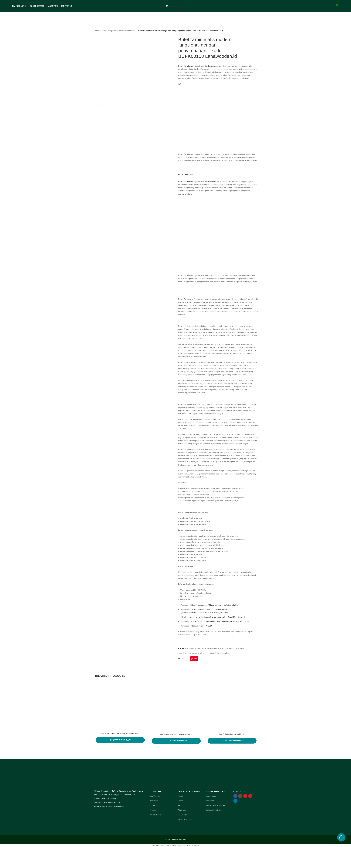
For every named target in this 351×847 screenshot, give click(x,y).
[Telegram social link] (206, 658)
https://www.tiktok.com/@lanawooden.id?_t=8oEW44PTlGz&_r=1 (217, 617)
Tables (180, 796)
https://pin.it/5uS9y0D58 (201, 626)
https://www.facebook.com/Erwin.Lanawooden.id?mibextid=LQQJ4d (220, 621)
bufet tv (204, 653)
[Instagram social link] (240, 796)
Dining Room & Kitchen (215, 805)
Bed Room (210, 800)
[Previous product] (249, 31)
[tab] (185, 173)
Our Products (155, 796)
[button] (341, 837)
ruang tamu (225, 653)
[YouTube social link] (245, 796)
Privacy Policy (155, 815)
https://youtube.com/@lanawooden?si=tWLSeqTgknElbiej (215, 605)
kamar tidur (214, 653)
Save (195, 659)
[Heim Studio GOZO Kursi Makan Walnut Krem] (119, 706)
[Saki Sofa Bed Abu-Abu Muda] (231, 707)
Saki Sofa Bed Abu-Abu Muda (231, 734)
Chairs (180, 800)
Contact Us (154, 805)
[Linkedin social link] (199, 658)
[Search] (330, 6)
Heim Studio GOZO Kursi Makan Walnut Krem (120, 733)
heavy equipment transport (186, 845)
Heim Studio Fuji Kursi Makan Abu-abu (175, 734)
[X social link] (188, 658)
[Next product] (255, 31)
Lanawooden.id (214, 66)
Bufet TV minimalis (186, 66)
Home (96, 30)
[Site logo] (175, 6)
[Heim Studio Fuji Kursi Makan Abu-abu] (175, 707)
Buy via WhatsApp (122, 740)
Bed (179, 805)
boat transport (161, 845)
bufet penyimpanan (191, 653)
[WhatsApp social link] (202, 658)
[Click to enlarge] (99, 101)
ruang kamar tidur (225, 648)
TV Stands (239, 648)
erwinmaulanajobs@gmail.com (112, 806)
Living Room (194, 648)
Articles (153, 810)
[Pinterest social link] (250, 796)
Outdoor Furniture (213, 810)
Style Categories (109, 30)
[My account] (325, 6)
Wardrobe (182, 810)
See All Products (185, 819)
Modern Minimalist (127, 30)
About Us (154, 800)
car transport (173, 845)
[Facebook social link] (185, 658)
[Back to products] (252, 31)
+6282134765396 (112, 802)
